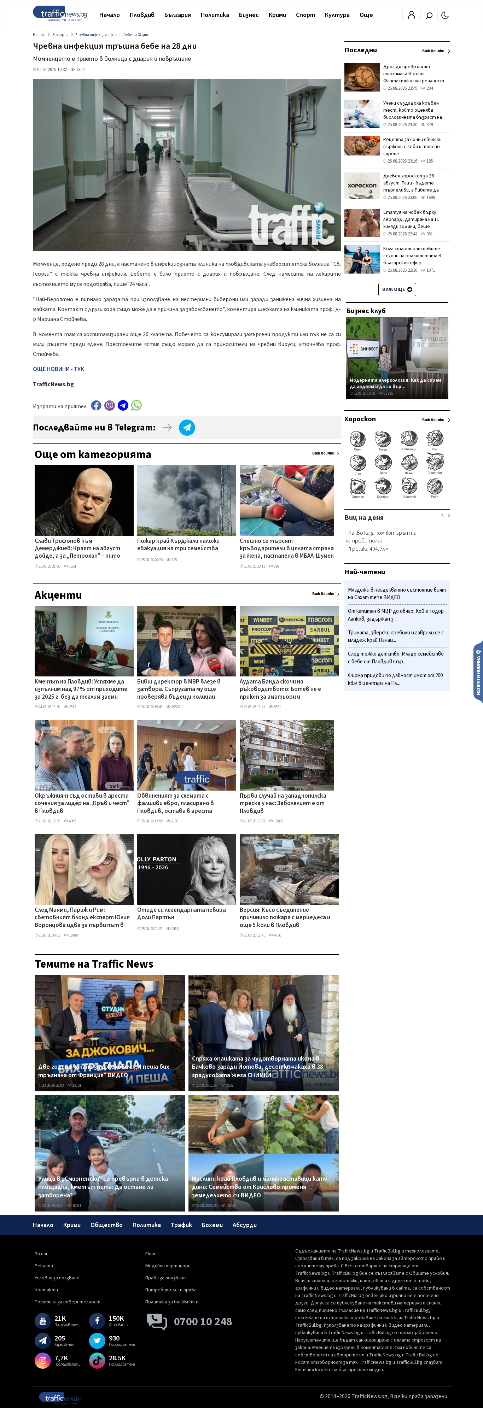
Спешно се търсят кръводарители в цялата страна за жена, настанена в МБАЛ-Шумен (287, 549)
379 (429, 125)
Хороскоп (360, 419)
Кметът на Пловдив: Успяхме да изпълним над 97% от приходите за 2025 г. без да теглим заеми (81, 689)
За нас (41, 1253)
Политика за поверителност (67, 1302)
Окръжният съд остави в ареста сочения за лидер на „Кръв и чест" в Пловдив (82, 803)
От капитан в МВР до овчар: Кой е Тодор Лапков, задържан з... (396, 615)
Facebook (96, 405)
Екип (150, 1253)
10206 (278, 821)
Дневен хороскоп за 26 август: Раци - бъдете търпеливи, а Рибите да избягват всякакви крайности (411, 190)
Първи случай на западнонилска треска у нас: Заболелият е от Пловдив (283, 803)
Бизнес (249, 15)
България (177, 15)
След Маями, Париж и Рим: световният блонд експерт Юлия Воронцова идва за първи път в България (82, 918)
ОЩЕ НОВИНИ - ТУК (58, 369)
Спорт (305, 15)
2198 (175, 821)
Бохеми (212, 1225)
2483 (175, 929)
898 (276, 566)
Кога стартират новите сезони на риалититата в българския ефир (412, 255)
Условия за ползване (57, 1277)
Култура (337, 15)
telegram (123, 405)
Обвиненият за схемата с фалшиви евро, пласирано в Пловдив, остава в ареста (175, 803)
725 (174, 560)
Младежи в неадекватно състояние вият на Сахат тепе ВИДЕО (397, 594)
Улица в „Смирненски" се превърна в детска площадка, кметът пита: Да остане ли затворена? (103, 1187)
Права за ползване (165, 1277)
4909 (72, 821)
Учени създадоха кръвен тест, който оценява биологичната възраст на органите (412, 114)
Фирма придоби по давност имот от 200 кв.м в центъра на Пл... (395, 679)
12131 (76, 1085)
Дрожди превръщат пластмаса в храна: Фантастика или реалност (413, 73)
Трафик (181, 1225)
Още (366, 15)
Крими (277, 15)
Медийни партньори (168, 1265)
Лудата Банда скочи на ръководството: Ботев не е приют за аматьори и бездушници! (280, 690)
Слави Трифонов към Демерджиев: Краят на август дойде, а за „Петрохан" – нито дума (77, 549)
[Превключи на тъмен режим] (445, 15)
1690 (430, 197)
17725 (388, 393)
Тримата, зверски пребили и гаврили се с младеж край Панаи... (396, 636)
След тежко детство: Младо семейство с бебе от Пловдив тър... (396, 658)
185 (429, 161)
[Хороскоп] (397, 497)
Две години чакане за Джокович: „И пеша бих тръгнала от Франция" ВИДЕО (103, 1071)
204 (429, 88)
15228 (230, 1205)
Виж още (394, 289)
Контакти (46, 1289)
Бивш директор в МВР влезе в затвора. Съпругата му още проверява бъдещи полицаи (179, 689)
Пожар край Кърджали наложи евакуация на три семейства (178, 545)
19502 (175, 707)
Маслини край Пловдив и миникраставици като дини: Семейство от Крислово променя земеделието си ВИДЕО (259, 1187)
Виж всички (323, 453)
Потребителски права (171, 1289)
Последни (360, 50)
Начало (109, 15)
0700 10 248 (203, 1322)
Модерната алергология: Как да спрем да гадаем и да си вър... (395, 383)
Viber (109, 405)
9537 (229, 1085)
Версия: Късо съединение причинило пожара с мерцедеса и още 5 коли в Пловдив (285, 918)
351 (429, 234)
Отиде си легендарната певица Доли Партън (181, 914)
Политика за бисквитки (171, 1302)
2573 (72, 707)
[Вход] (411, 17)
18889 (73, 935)
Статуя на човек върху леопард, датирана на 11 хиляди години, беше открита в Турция (411, 223)
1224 (72, 566)
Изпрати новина (478, 672)
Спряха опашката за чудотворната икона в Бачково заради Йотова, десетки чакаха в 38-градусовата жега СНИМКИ (258, 1067)
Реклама (44, 1265)
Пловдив (142, 15)
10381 (76, 1205)
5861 (277, 707)
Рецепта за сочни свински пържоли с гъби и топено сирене (412, 146)
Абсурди (245, 1225)
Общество (107, 1225)
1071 (430, 270)
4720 (277, 935)
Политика (215, 15)
